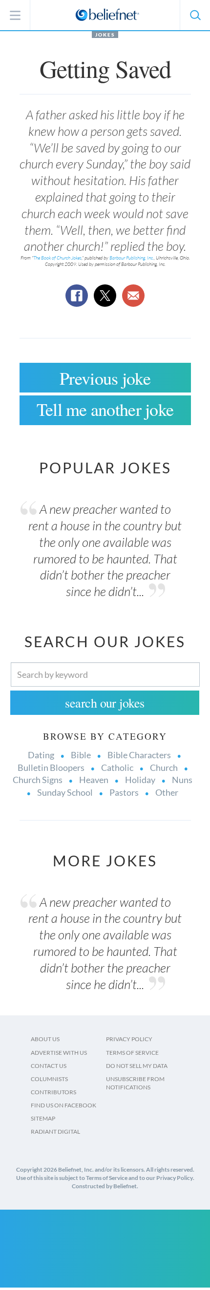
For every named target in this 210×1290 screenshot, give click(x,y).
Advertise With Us (59, 1052)
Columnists (49, 1079)
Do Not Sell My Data (137, 1065)
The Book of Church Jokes (57, 258)
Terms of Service (132, 1052)
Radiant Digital (55, 1131)
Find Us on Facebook (63, 1105)
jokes (105, 34)
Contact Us (48, 1065)
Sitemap (43, 1118)
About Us (45, 1039)
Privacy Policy (129, 1039)
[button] (195, 15)
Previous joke (105, 378)
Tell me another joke (105, 409)
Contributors (53, 1092)
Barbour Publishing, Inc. (131, 258)
